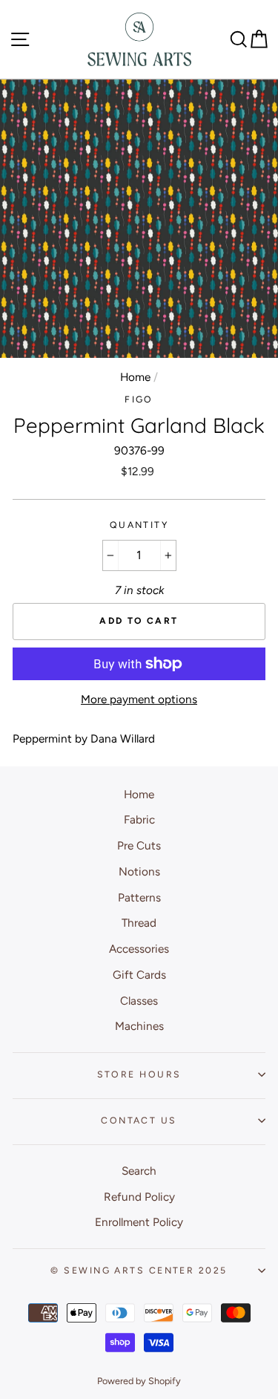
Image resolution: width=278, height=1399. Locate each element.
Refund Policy (139, 1197)
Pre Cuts (139, 845)
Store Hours (139, 1074)
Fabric (139, 819)
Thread (139, 923)
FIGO (139, 399)
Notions (139, 871)
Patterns (139, 897)
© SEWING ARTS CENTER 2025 (138, 1270)
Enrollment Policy (139, 1222)
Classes (139, 1001)
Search (139, 1171)
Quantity (139, 524)
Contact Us (138, 1120)
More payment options (139, 699)
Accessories (139, 949)
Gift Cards (139, 975)
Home (135, 377)
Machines (139, 1026)
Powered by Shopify (139, 1380)
